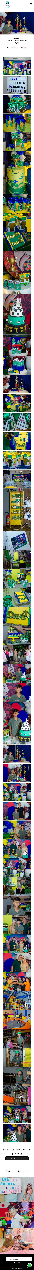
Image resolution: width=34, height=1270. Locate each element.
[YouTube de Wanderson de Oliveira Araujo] (19, 1262)
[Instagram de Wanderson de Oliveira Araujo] (16, 1262)
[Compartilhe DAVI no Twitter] (18, 1154)
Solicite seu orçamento (17, 1158)
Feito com (17, 1268)
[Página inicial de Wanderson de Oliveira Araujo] (7, 4)
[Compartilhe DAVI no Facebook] (12, 1154)
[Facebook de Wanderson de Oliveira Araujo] (14, 1262)
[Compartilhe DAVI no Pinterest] (21, 1154)
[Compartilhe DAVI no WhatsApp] (15, 1154)
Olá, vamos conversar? (13, 1259)
